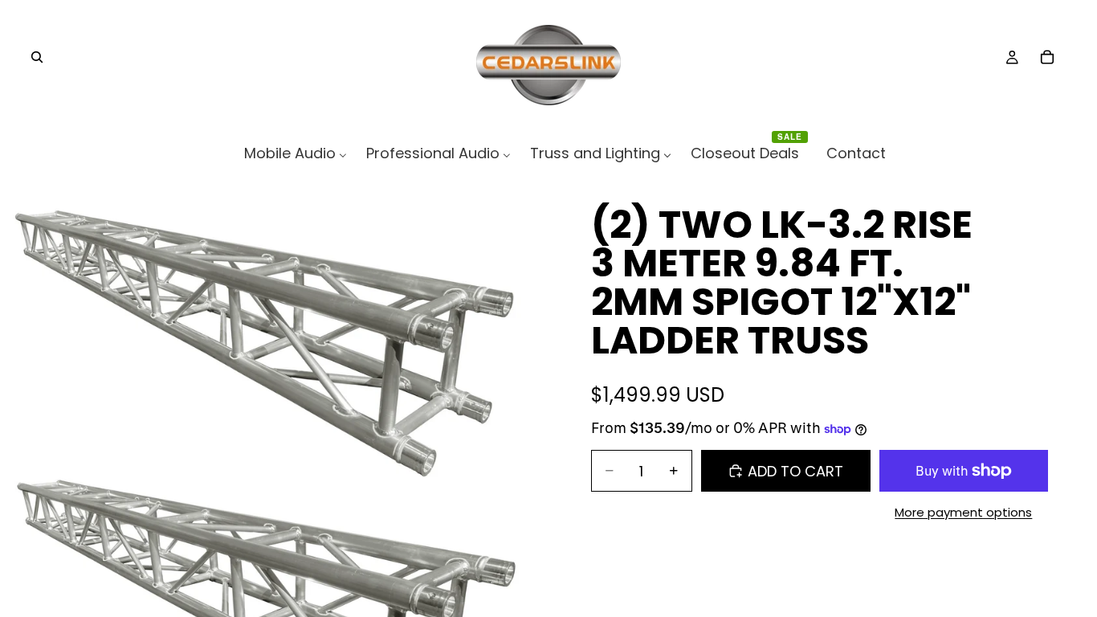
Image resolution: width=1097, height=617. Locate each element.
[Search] (37, 57)
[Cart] (1047, 57)
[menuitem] (296, 153)
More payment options (963, 512)
